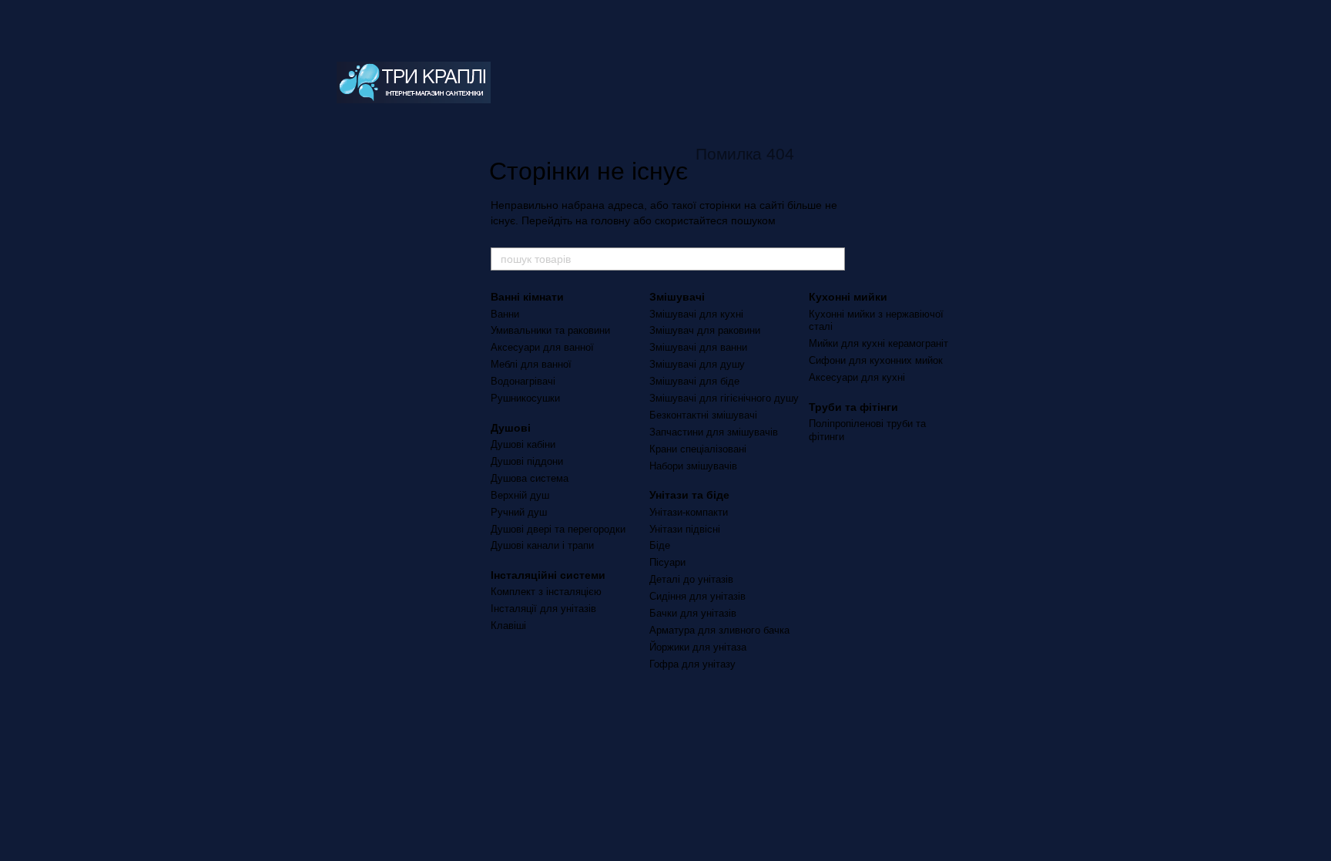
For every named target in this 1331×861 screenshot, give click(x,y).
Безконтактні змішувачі (703, 415)
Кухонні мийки (848, 297)
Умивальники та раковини (550, 330)
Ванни (505, 314)
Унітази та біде (689, 495)
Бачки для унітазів (692, 613)
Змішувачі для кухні (696, 314)
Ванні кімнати (527, 297)
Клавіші (508, 625)
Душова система (529, 478)
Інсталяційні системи (548, 575)
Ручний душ (519, 512)
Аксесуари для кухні (857, 377)
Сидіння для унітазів (697, 596)
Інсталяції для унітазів (543, 608)
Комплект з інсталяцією (546, 591)
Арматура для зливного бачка (719, 630)
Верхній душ (520, 495)
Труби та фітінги (853, 407)
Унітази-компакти (688, 512)
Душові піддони (527, 461)
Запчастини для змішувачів (713, 432)
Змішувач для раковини (704, 330)
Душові (511, 428)
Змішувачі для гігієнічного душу (724, 398)
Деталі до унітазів (691, 579)
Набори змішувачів (693, 466)
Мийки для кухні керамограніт (878, 343)
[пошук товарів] (832, 259)
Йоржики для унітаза (697, 647)
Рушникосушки (525, 398)
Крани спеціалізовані (697, 449)
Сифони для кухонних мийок (876, 360)
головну (610, 220)
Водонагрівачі (523, 381)
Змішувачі (677, 297)
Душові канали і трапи (542, 545)
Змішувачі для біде (694, 381)
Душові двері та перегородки (558, 529)
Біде (659, 545)
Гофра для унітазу (692, 664)
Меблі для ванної (531, 364)
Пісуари (667, 562)
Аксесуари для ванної (542, 347)
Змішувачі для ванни (698, 347)
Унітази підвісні (684, 529)
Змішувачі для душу (697, 364)
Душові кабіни (523, 444)
